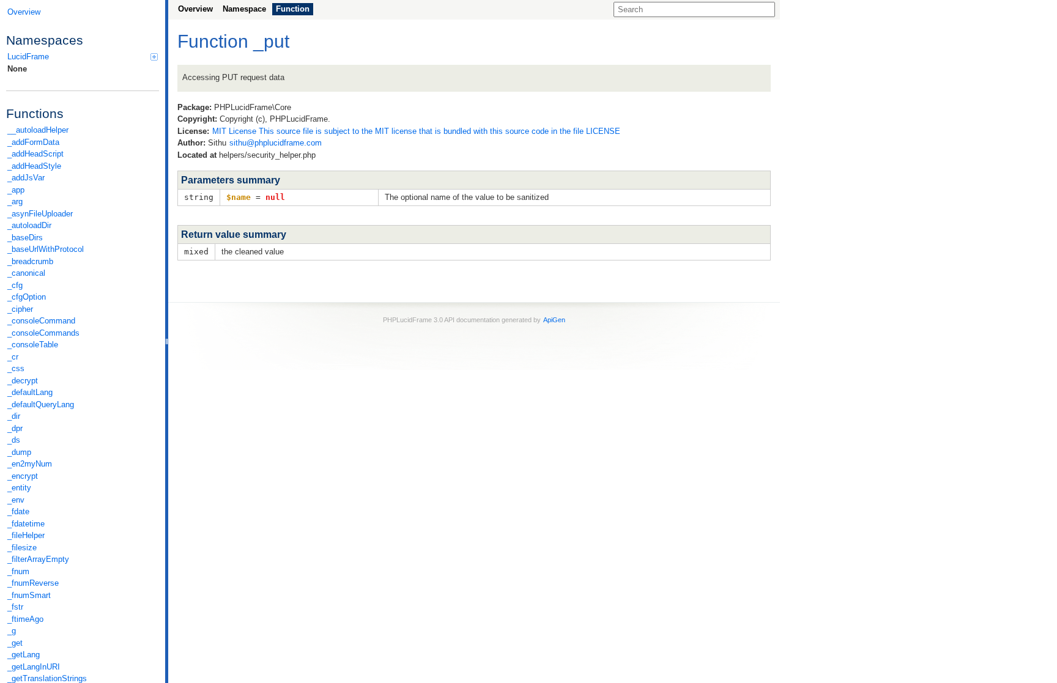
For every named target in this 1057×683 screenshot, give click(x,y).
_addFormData (33, 142)
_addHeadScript (35, 153)
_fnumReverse (33, 583)
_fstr (15, 606)
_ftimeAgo (25, 619)
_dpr (15, 428)
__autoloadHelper (38, 130)
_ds (13, 440)
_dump (19, 452)
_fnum (18, 571)
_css (15, 368)
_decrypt (22, 380)
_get (15, 643)
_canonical (26, 273)
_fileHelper (26, 535)
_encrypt (22, 476)
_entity (19, 487)
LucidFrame (28, 56)
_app (15, 189)
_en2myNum (29, 463)
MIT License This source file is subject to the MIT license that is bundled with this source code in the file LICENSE (416, 131)
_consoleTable (32, 344)
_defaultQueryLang (40, 404)
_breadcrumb (30, 261)
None (17, 68)
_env (15, 499)
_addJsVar (26, 177)
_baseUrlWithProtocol (45, 249)
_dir (13, 416)
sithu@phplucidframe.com (275, 142)
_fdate (18, 511)
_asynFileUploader (40, 213)
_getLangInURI (33, 666)
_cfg (15, 285)
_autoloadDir (29, 225)
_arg (15, 201)
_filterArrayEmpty (38, 559)
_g (11, 630)
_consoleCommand (41, 320)
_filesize (22, 547)
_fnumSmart (29, 595)
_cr (12, 356)
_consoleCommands (43, 333)
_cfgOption (26, 296)
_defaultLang (30, 392)
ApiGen (554, 319)
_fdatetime (26, 523)
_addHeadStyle (34, 166)
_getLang (23, 654)
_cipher (20, 309)
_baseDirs (25, 237)
